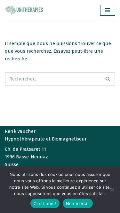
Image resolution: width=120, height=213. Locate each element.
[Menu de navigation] (107, 10)
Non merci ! (78, 203)
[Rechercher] (108, 79)
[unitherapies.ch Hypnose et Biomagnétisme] (24, 10)
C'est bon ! (45, 203)
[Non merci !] (112, 189)
